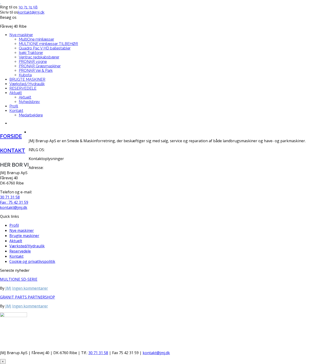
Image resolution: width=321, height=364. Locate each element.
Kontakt (16, 110)
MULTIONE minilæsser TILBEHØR (48, 44)
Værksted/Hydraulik (27, 84)
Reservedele (20, 251)
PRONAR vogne (33, 61)
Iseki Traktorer (31, 52)
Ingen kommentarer (30, 288)
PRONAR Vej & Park (36, 70)
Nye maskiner (21, 35)
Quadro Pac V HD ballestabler (44, 48)
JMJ (8, 288)
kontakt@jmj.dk (31, 12)
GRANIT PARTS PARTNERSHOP (27, 297)
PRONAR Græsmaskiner (40, 66)
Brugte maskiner (24, 235)
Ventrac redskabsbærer (39, 57)
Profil (13, 106)
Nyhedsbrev (29, 102)
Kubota (25, 75)
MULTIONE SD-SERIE (18, 279)
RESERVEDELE (22, 88)
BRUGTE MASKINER (27, 79)
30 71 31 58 (28, 7)
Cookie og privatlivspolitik (32, 261)
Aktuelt (15, 93)
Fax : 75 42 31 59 (14, 202)
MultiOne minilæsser (36, 39)
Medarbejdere (31, 115)
